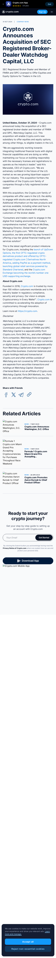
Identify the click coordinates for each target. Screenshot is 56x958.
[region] (28, 940)
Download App (30, 560)
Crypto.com (27, 286)
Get (49, 4)
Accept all (28, 941)
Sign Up (42, 12)
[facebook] (6, 394)
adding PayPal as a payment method (31, 262)
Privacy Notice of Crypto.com (14, 548)
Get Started (44, 537)
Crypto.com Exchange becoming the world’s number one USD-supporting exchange (25, 273)
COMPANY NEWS (23, 21)
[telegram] (21, 394)
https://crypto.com (27, 311)
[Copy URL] (29, 394)
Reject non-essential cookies (27, 948)
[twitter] (13, 394)
